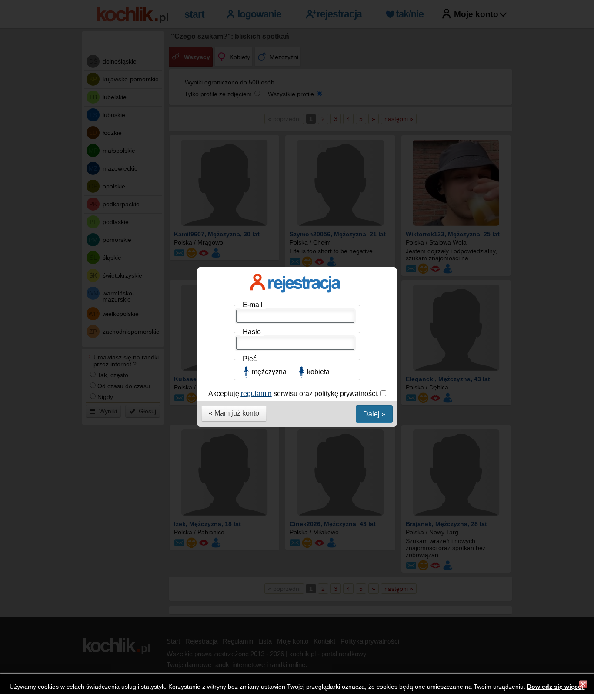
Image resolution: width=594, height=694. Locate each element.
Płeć (250, 358)
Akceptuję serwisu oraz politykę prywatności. (294, 393)
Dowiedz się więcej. (556, 686)
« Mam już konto (234, 413)
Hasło (252, 331)
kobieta (318, 371)
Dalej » (374, 414)
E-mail (253, 304)
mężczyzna (269, 371)
